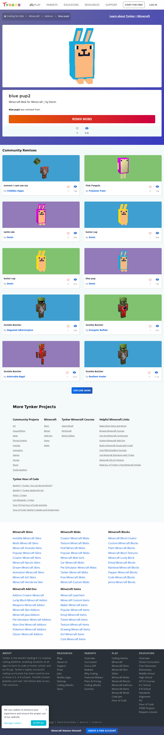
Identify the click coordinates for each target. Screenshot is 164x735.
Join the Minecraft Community (113, 435)
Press (60, 669)
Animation (18, 450)
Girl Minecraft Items (72, 634)
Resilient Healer (97, 376)
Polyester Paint (97, 190)
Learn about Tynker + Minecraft (130, 16)
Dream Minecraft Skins (26, 567)
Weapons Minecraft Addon (29, 605)
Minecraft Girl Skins (24, 577)
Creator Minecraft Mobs (75, 538)
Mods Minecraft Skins (25, 543)
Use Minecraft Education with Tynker (116, 455)
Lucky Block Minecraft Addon (30, 600)
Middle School (147, 673)
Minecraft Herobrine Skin (28, 582)
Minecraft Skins (120, 665)
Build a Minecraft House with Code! (116, 445)
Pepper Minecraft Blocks (123, 572)
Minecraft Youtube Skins (27, 548)
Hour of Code (119, 700)
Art (14, 425)
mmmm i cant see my (16, 185)
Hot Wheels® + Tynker (23, 500)
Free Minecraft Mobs (73, 577)
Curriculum (90, 662)
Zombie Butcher (12, 324)
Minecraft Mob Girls (72, 558)
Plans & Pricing (92, 681)
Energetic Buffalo (98, 330)
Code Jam (117, 696)
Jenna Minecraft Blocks (121, 582)
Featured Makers (93, 677)
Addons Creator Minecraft (28, 595)
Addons (49, 16)
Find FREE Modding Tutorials (113, 450)
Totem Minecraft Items (74, 619)
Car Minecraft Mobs (72, 562)
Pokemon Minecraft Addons (29, 629)
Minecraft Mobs (120, 677)
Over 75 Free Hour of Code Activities (30, 505)
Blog (59, 658)
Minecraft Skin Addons (26, 610)
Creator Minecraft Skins (27, 558)
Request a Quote (148, 712)
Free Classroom (147, 665)
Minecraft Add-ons (122, 685)
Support (61, 665)
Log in (153, 4)
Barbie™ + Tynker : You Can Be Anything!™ (32, 485)
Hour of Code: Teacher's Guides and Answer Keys (36, 509)
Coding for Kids (15, 16)
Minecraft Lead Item (73, 595)
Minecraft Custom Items (75, 600)
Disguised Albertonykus (20, 330)
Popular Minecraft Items (75, 610)
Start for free (134, 4)
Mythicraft (67, 430)
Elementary (145, 669)
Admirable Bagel (16, 376)
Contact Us (97, 722)
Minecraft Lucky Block (121, 558)
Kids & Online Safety (66, 722)
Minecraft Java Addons (26, 615)
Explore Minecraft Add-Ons (112, 440)
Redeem (88, 669)
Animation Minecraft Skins (28, 572)
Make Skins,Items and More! (112, 425)
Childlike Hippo (15, 190)
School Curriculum (149, 662)
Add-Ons (48, 435)
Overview (89, 658)
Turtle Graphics (20, 469)
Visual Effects (19, 430)
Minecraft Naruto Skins (26, 562)
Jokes (15, 435)
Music (15, 464)
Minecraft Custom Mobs (75, 582)
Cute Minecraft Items (73, 639)
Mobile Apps (64, 677)
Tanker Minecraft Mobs (74, 572)
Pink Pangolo (93, 185)
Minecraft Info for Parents (111, 460)
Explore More (82, 390)
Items (46, 440)
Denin (10, 237)
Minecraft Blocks (121, 681)
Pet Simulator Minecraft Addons (32, 619)
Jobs (59, 673)
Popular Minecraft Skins (27, 553)
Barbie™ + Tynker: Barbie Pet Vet (28, 490)
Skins (46, 425)
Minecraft (34, 16)
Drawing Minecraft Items (75, 629)
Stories (16, 460)
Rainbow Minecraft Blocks (123, 567)
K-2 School (145, 685)
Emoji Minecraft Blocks (121, 562)
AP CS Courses (147, 681)
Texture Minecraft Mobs (75, 543)
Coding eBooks (65, 685)
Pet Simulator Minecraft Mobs (79, 567)
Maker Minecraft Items (74, 605)
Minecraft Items (120, 688)
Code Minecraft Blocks (121, 577)
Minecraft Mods (120, 692)
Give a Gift (90, 665)
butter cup (91, 231)
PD (140, 700)
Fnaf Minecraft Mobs (73, 548)
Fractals (16, 445)
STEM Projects (147, 708)
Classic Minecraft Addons (28, 634)
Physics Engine (20, 440)
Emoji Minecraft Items (74, 615)
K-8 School (145, 688)
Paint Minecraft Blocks (121, 548)
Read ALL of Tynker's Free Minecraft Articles (120, 464)
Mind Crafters (68, 435)
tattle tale (9, 231)
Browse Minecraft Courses (111, 430)
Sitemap (61, 681)
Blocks (47, 430)
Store (60, 688)
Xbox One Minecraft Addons (29, 624)
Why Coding (91, 673)
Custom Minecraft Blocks (123, 543)
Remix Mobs (82, 119)
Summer (89, 688)
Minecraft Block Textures (123, 553)
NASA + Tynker (20, 495)
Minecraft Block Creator (122, 538)
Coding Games (120, 658)
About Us (62, 662)
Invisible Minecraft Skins (27, 538)
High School (145, 677)
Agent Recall (67, 425)
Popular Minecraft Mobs (75, 553)
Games (16, 455)
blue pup (90, 278)
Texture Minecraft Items (75, 624)
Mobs (46, 445)
